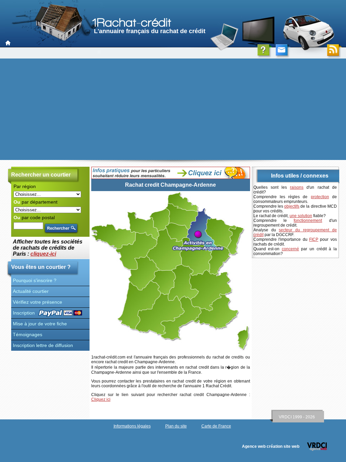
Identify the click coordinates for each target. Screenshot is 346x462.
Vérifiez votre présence (37, 302)
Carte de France (216, 426)
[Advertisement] (173, 109)
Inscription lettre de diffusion (43, 345)
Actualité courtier (31, 291)
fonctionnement (308, 220)
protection (320, 196)
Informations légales (132, 426)
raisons (296, 187)
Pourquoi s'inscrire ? (34, 280)
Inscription (24, 313)
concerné (290, 249)
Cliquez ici (100, 399)
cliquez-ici (43, 254)
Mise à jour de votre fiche (40, 323)
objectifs (291, 206)
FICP (313, 239)
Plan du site (176, 426)
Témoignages (27, 334)
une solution (301, 215)
